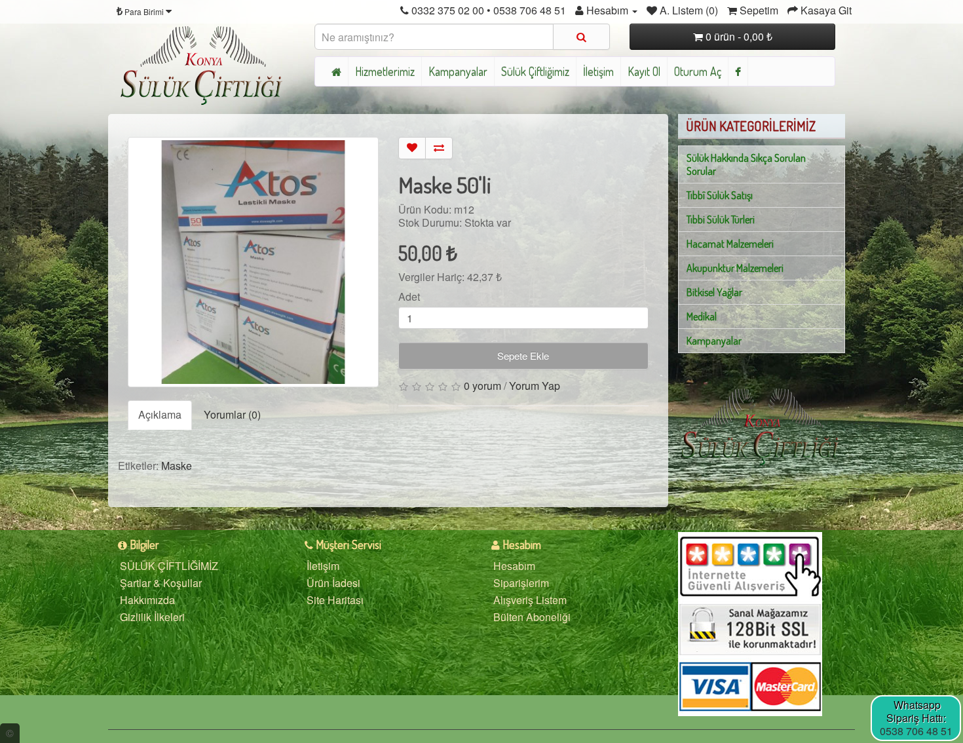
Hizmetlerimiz (385, 71)
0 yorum (482, 385)
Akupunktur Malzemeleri (735, 268)
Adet (409, 296)
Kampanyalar (457, 71)
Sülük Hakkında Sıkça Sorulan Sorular (746, 164)
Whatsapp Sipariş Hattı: (916, 711)
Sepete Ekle (523, 355)
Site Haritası (335, 599)
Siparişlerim (521, 582)
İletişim (598, 71)
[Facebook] (738, 71)
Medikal (702, 316)
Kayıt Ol (644, 71)
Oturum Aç (697, 71)
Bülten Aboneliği (532, 616)
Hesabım (514, 565)
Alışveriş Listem (530, 599)
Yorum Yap (534, 385)
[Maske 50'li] (253, 262)
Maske (176, 465)
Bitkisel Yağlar (714, 292)
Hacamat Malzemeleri (730, 243)
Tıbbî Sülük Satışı (720, 195)
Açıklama (159, 414)
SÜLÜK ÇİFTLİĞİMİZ (169, 565)
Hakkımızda (147, 599)
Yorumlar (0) (232, 414)
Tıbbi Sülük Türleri (721, 219)
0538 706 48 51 (916, 730)
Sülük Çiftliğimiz (535, 71)
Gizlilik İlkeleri (152, 616)
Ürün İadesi (333, 582)
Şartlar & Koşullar (161, 582)
